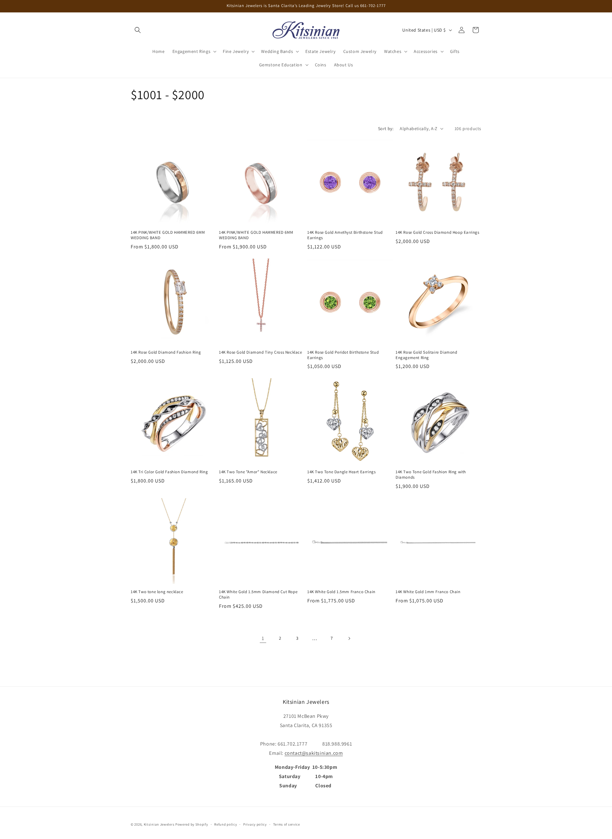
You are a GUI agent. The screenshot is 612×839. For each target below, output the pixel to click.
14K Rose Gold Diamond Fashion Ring (166, 352)
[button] (138, 30)
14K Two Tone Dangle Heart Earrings (341, 472)
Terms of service (286, 824)
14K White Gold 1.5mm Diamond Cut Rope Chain (258, 594)
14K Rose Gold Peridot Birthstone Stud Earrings (343, 355)
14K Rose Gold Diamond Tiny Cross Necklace (260, 352)
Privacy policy (255, 824)
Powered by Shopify (191, 824)
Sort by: (385, 128)
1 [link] (263, 638)
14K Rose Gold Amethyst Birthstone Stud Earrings (345, 235)
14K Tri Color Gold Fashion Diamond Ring (169, 472)
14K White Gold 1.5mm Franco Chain (341, 591)
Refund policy (225, 824)
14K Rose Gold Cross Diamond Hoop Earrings (437, 232)
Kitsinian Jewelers (159, 824)
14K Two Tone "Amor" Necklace (248, 472)
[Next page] (349, 638)
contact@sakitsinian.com (314, 753)
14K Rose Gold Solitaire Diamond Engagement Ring (426, 355)
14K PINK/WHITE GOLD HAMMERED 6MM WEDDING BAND (168, 235)
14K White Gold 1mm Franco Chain (428, 591)
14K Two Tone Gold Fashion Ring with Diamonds (431, 474)
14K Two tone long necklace (157, 591)
